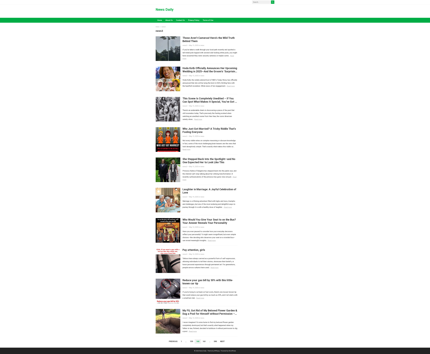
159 (191, 341)
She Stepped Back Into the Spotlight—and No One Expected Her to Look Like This (209, 160)
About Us (169, 20)
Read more (231, 86)
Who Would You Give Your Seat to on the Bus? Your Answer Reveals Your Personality (209, 221)
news (202, 45)
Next (222, 341)
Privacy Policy (193, 20)
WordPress (232, 351)
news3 (185, 45)
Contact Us (180, 20)
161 (204, 341)
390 (215, 341)
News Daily (164, 9)
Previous (173, 341)
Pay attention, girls (194, 249)
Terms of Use (208, 20)
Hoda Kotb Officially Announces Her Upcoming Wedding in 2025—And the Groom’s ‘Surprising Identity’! (210, 71)
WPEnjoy (217, 351)
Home (159, 20)
